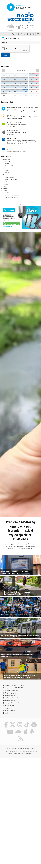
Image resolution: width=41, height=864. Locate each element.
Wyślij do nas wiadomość (30, 34)
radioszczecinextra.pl (11, 698)
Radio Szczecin (9, 177)
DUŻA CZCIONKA (10, 710)
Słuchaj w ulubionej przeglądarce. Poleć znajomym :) (22, 109)
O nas (5, 190)
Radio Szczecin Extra (11, 179)
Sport (6, 168)
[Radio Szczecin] (20, 17)
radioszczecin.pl (10, 695)
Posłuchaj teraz (9, 705)
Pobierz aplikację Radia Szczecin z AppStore (16, 132)
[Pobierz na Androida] (18, 729)
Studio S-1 (6, 186)
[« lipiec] (5, 70)
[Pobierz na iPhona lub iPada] (26, 729)
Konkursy (6, 184)
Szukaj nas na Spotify (27, 34)
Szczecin (7, 161)
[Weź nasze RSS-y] (20, 736)
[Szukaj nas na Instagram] (19, 722)
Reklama (5, 188)
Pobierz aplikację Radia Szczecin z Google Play (17, 124)
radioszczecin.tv (10, 700)
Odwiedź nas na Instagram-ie (21, 34)
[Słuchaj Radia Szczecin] (10, 7)
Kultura (7, 170)
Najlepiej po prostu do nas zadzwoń (13, 34)
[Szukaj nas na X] (12, 722)
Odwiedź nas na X (18, 34)
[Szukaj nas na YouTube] (10, 729)
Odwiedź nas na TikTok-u (24, 34)
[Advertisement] (20, 780)
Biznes (7, 172)
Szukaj (33, 34)
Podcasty (5, 175)
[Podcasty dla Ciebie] (32, 729)
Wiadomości (6, 159)
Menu (38, 34)
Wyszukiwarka (12, 38)
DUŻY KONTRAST (10, 713)
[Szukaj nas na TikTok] (26, 722)
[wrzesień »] (36, 70)
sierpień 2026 (20, 70)
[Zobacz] (20, 217)
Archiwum (5, 66)
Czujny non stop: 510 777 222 (14, 688)
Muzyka (5, 182)
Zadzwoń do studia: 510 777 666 (15, 685)
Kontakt (7, 193)
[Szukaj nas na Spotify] (34, 722)
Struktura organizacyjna (12, 195)
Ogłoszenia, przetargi (11, 197)
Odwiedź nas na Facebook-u (16, 34)
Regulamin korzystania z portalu (22, 751)
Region (7, 163)
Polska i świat (9, 166)
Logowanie (8, 708)
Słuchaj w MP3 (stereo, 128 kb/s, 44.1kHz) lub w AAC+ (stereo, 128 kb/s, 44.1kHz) (22, 116)
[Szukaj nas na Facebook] (6, 722)
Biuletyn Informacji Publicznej (13, 703)
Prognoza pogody (10, 693)
